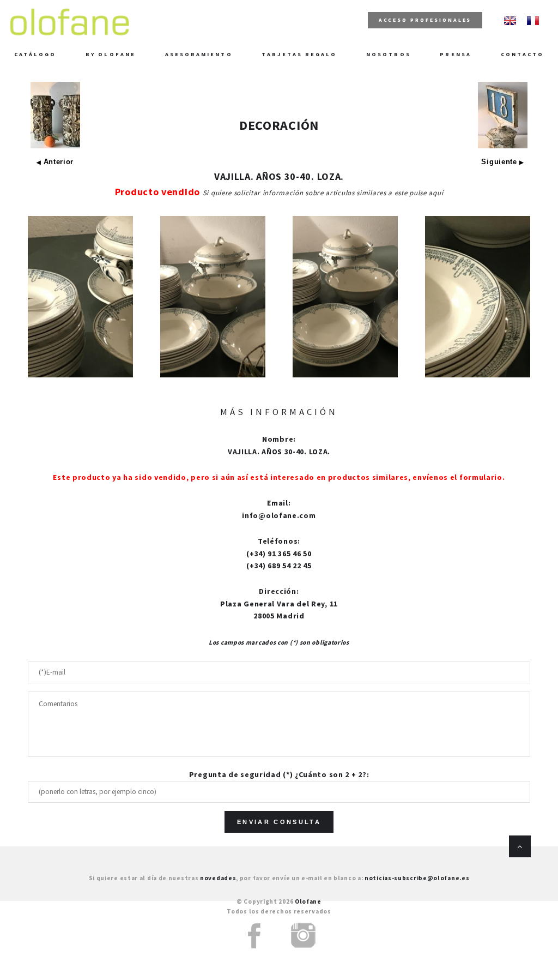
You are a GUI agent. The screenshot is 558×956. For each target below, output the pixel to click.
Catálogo (35, 54)
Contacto (522, 54)
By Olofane (111, 54)
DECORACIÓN (279, 125)
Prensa (455, 54)
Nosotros (388, 54)
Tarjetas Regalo (299, 54)
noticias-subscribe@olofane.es (417, 878)
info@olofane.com (279, 515)
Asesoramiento (199, 54)
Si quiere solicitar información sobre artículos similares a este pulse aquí (323, 192)
